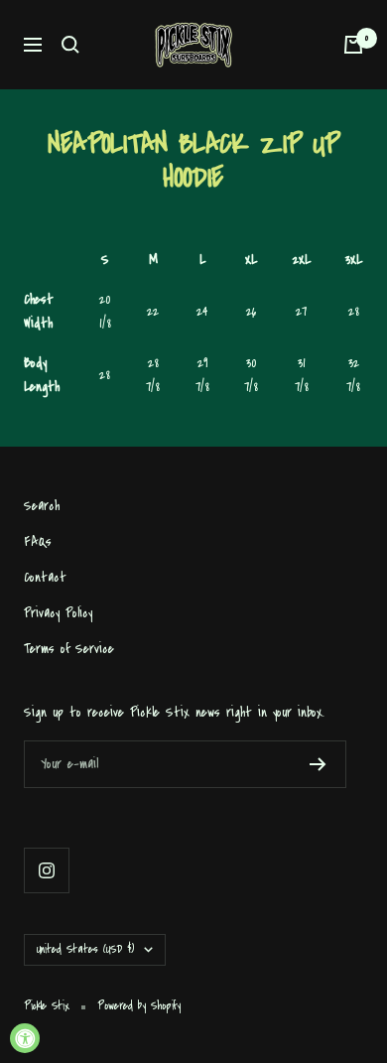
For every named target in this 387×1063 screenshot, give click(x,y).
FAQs (38, 541)
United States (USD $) (85, 949)
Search (42, 505)
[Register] (318, 764)
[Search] (70, 45)
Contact (45, 577)
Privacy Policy (58, 612)
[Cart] (353, 45)
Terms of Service (69, 648)
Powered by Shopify (139, 1005)
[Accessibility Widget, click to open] (25, 1038)
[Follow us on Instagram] (46, 870)
